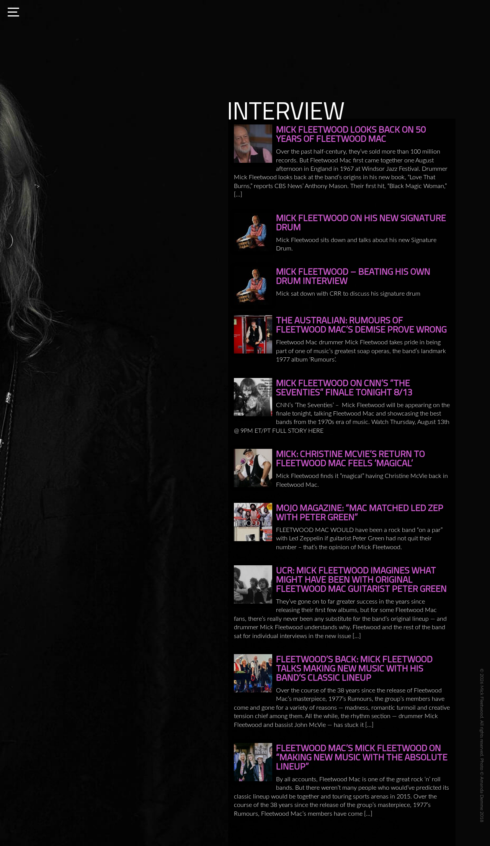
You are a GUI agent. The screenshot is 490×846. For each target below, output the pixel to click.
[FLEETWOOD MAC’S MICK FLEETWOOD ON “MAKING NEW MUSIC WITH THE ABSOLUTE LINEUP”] (253, 762)
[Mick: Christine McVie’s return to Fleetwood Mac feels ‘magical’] (253, 468)
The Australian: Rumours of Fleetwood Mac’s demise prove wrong (361, 324)
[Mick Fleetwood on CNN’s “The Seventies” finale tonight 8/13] (253, 397)
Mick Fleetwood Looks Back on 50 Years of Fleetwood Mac (351, 133)
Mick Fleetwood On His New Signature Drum (361, 222)
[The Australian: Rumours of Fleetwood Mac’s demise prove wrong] (253, 334)
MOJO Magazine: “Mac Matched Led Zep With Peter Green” (359, 512)
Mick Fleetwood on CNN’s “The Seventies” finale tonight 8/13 (344, 387)
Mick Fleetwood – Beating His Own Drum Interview (353, 275)
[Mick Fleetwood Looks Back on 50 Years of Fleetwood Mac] (253, 143)
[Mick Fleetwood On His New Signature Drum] (253, 232)
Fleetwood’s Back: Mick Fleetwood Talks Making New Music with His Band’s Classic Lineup (354, 668)
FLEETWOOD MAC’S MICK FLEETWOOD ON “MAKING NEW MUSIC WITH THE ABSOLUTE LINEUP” (362, 757)
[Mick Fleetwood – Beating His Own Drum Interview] (253, 286)
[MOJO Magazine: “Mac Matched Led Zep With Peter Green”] (253, 522)
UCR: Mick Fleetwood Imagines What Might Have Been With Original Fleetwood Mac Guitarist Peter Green (361, 579)
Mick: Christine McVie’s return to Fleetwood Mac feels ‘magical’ (350, 458)
